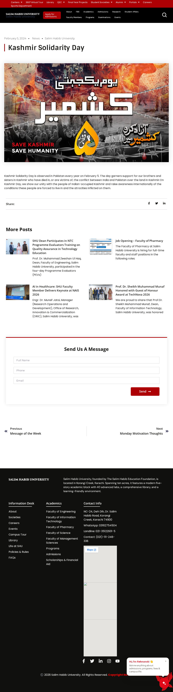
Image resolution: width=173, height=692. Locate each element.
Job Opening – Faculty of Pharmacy (139, 241)
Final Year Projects (78, 2)
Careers (147, 2)
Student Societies (100, 2)
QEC (59, 2)
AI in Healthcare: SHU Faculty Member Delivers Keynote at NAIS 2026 (55, 291)
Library (50, 2)
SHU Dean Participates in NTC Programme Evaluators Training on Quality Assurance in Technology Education (56, 247)
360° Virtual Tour (34, 2)
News (36, 38)
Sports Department (21, 5)
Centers (15, 2)
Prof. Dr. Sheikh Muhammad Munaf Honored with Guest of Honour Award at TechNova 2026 (140, 291)
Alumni (119, 2)
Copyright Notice (120, 675)
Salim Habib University (20, 16)
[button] (52, 15)
